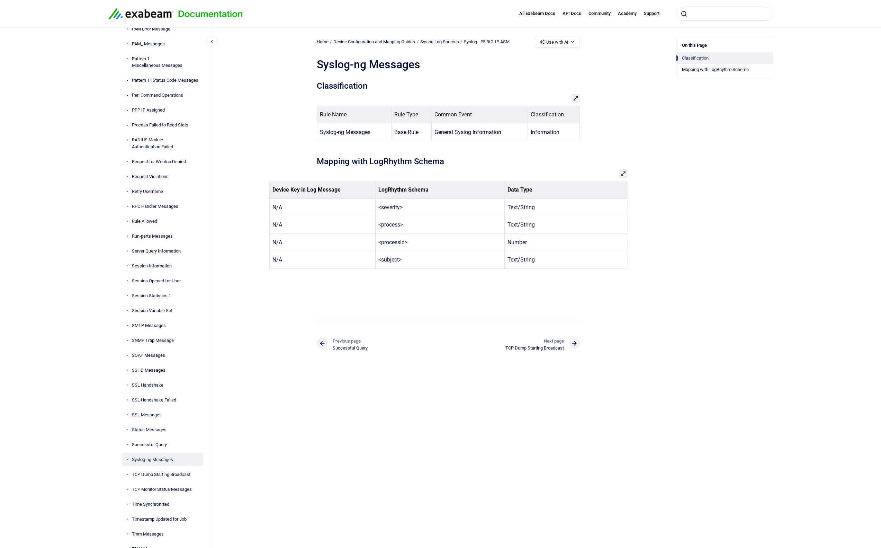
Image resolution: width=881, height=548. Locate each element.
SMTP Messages (149, 325)
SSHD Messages (148, 370)
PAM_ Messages (148, 43)
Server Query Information (156, 251)
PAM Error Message (151, 29)
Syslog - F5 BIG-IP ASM (487, 41)
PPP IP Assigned (148, 110)
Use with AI (557, 42)
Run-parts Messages (152, 236)
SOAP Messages (148, 355)
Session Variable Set (152, 310)
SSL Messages (147, 414)
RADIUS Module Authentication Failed (152, 143)
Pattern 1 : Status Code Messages (165, 80)
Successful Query (149, 444)
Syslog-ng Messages (152, 459)
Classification (695, 58)
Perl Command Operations (157, 95)
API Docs (572, 13)
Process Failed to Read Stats (160, 124)
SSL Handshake (147, 385)
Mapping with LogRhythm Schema (715, 69)
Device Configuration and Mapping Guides (374, 41)
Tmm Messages (148, 534)
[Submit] (684, 13)
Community (599, 13)
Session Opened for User (156, 280)
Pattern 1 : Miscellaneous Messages (157, 62)
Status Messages (149, 429)
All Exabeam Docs (537, 13)
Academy (627, 13)
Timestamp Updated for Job (159, 519)
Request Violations (150, 176)
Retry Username (147, 191)
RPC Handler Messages (155, 206)
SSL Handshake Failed (154, 400)
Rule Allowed (144, 221)
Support (651, 13)
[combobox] (724, 13)
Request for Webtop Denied (159, 161)
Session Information (152, 265)
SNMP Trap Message (153, 340)
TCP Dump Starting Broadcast (161, 474)
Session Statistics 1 (151, 295)
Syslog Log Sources (439, 41)
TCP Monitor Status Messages (162, 489)
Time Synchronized (150, 504)
